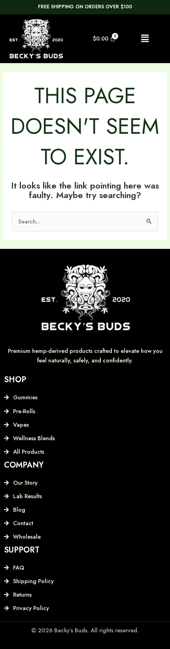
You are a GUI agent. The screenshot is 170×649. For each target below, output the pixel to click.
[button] (144, 38)
